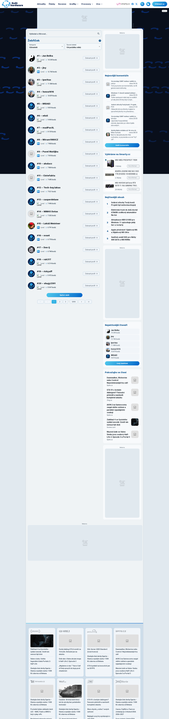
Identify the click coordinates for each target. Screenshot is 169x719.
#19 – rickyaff (44, 271)
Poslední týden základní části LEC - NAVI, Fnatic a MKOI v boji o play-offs (41, 711)
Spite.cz (110, 385)
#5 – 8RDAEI (43, 103)
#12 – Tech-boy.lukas (48, 187)
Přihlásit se (159, 4)
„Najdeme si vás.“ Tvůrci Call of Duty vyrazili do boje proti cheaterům (70, 668)
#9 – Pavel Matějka (47, 151)
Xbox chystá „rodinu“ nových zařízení (98, 710)
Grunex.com (111, 427)
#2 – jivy (41, 67)
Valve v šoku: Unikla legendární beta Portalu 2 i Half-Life (40, 661)
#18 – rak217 (44, 259)
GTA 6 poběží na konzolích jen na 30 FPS (98, 667)
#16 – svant (43, 235)
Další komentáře (122, 145)
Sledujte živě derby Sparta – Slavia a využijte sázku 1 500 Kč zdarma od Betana (41, 670)
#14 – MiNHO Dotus (47, 211)
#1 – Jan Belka (45, 55)
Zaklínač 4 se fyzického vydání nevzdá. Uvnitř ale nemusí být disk (117, 422)
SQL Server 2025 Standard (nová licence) (97, 650)
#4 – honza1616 (45, 91)
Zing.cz (109, 400)
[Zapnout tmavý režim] (148, 4)
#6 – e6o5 (42, 115)
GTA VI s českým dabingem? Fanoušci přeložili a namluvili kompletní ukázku (116, 394)
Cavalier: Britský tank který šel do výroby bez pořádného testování (70, 702)
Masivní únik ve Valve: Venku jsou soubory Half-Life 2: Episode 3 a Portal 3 (118, 434)
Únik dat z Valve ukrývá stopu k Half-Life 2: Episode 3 (70, 660)
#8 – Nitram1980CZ (47, 139)
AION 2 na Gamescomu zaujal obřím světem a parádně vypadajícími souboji (117, 409)
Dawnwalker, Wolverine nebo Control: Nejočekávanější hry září (117, 380)
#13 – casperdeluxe (47, 199)
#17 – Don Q (43, 247)
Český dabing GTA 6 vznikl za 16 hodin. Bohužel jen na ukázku (70, 651)
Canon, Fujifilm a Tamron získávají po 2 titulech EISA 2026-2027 (126, 711)
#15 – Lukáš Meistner (48, 223)
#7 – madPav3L (45, 127)
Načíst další (64, 295)
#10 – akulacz (44, 163)
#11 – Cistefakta (46, 175)
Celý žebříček (122, 363)
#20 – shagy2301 (46, 283)
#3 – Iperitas (44, 79)
